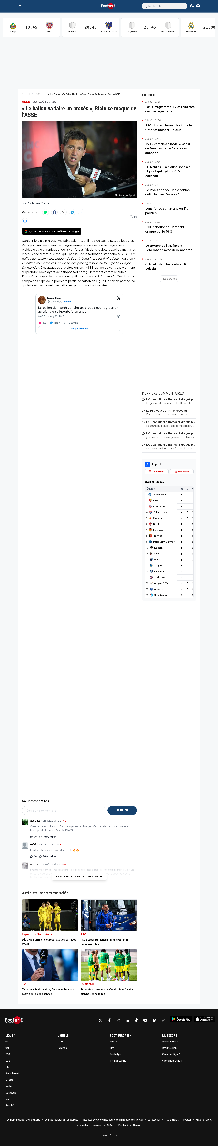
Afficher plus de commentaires (79, 876)
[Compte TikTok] (136, 1020)
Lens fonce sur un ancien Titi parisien (166, 211)
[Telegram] (72, 212)
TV (24, 984)
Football (187, 1119)
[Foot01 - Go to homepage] (15, 1020)
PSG (83, 934)
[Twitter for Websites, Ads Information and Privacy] (118, 316)
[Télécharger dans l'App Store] (204, 1019)
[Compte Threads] (163, 1020)
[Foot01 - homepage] (109, 6)
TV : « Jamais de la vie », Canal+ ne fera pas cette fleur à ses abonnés (168, 148)
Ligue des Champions (37, 934)
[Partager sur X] (63, 212)
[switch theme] (192, 6)
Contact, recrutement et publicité (62, 1119)
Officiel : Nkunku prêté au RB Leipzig (166, 266)
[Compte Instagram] (118, 1020)
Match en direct (204, 1119)
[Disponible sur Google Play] (181, 1019)
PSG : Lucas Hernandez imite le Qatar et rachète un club (168, 128)
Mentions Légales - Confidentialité (23, 1119)
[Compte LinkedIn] (127, 1020)
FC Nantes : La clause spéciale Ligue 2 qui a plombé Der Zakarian (168, 171)
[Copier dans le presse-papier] (81, 212)
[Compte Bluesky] (154, 1020)
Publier (122, 810)
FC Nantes (87, 984)
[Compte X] (100, 1020)
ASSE (26, 102)
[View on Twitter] (119, 300)
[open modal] (198, 6)
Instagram (97, 1125)
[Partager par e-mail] (25, 221)
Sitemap (137, 1125)
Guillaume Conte (38, 203)
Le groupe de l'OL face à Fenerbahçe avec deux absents (168, 248)
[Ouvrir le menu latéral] (20, 6)
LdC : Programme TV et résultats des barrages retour (170, 109)
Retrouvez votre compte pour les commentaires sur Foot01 (113, 1119)
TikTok (110, 1125)
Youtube (84, 1125)
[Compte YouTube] (145, 1020)
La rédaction (154, 1119)
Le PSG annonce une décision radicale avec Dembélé (167, 192)
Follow (68, 301)
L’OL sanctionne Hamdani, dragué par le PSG (165, 229)
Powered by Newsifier (109, 1135)
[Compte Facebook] (109, 1020)
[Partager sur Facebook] (54, 212)
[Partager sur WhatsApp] (45, 212)
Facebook (123, 1125)
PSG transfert (172, 1119)
